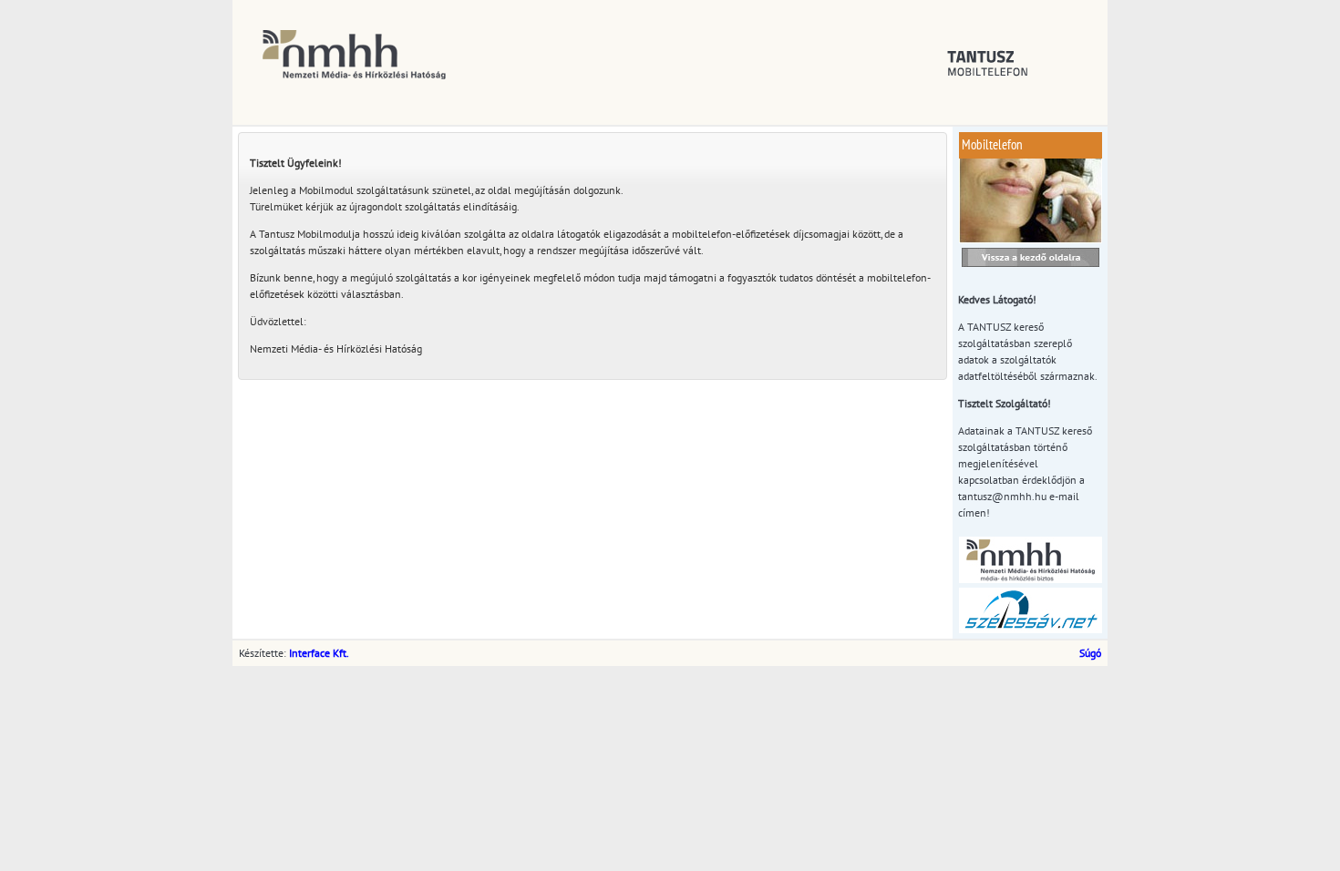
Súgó (1090, 653)
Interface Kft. (319, 653)
